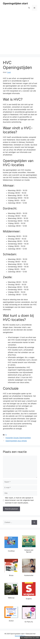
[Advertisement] (20, 34)
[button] (29, 8)
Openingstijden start (15, 3)
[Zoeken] (34, 522)
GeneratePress (20, 636)
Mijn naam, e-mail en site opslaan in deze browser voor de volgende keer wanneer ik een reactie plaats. (19, 500)
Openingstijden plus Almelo (16, 441)
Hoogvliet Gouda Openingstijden (18, 438)
